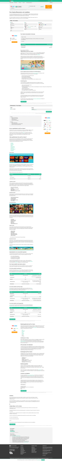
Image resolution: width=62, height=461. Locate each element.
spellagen (31, 261)
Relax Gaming (13, 146)
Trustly (23, 334)
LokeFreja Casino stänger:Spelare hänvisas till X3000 (47, 453)
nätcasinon (38, 54)
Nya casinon (11, 2)
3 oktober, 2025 (44, 454)
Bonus (20, 2)
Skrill (22, 332)
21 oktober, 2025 (45, 451)
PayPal (23, 331)
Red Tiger (12, 150)
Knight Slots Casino (34, 451)
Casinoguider (22, 449)
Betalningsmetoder (29, 2)
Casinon (16, 2)
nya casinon (34, 327)
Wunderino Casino (34, 452)
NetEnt (12, 145)
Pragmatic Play (13, 147)
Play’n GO (12, 144)
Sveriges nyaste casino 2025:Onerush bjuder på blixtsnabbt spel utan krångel (47, 447)
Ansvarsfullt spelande (23, 452)
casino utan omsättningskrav (37, 98)
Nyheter (52, 2)
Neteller (23, 333)
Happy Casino (33, 450)
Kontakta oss (22, 451)
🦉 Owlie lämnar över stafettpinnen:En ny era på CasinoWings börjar (47, 450)
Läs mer (23, 41)
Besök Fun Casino (48, 6)
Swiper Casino (33, 449)
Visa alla (30, 27)
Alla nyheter (44, 455)
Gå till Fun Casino (23, 101)
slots (23, 132)
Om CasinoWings (23, 450)
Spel (24, 2)
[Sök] (48, 0)
